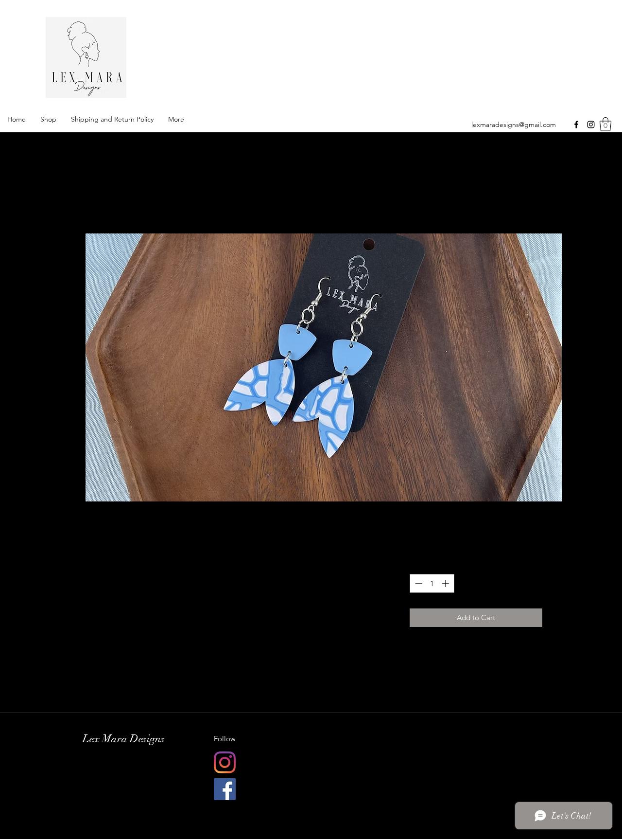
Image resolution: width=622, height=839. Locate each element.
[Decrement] (417, 583)
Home (114, 197)
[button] (605, 124)
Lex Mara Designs (238, 55)
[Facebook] (576, 124)
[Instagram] (591, 124)
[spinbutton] (432, 583)
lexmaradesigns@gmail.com (513, 124)
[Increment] (446, 583)
